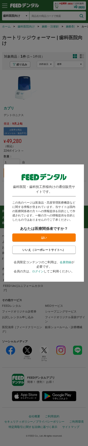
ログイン (38, 271)
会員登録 (65, 262)
